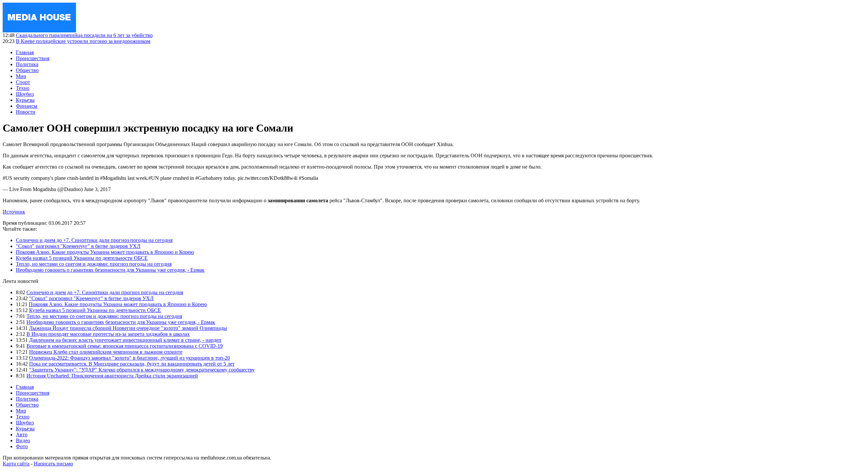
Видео (23, 440)
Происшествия (32, 58)
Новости (25, 112)
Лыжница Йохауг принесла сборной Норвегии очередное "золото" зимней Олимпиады (128, 328)
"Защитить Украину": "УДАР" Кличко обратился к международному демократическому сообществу (142, 370)
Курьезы (25, 100)
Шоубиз (25, 94)
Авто (21, 434)
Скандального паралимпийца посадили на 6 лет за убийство (84, 35)
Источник (14, 212)
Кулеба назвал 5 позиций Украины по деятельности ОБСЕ (82, 258)
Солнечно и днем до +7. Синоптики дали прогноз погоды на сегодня (94, 240)
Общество (27, 70)
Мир (21, 76)
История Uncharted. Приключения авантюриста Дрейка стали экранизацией (112, 375)
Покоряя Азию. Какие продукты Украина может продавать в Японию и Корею (105, 252)
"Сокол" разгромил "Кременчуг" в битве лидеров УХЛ (78, 246)
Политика (27, 64)
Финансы (26, 106)
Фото (22, 446)
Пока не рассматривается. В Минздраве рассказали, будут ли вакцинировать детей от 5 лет (132, 364)
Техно (22, 88)
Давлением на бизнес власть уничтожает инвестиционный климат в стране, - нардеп (125, 340)
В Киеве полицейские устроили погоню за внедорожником (83, 41)
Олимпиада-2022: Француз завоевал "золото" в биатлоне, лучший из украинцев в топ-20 (129, 358)
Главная (25, 52)
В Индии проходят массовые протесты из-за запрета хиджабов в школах (108, 334)
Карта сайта (16, 463)
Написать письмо (53, 463)
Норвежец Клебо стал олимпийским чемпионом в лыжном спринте (105, 352)
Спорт (23, 82)
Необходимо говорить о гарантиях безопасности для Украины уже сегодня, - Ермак (110, 270)
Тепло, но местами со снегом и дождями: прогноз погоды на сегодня (94, 264)
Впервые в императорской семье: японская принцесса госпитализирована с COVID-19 (124, 346)
